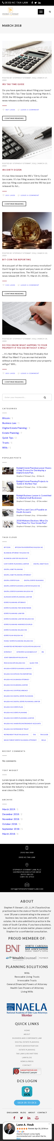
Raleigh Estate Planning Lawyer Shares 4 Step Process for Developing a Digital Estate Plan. (33, 470)
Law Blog (27, 1057)
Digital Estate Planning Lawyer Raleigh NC (22, 586)
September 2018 (10, 829)
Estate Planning (10, 432)
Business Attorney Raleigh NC (16, 553)
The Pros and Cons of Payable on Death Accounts (31, 510)
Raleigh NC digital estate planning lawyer (22, 701)
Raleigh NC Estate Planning (15, 712)
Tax (34, 734)
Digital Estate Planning (14, 428)
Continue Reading (14, 118)
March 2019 (8, 809)
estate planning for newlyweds (17, 608)
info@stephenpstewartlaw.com (27, 889)
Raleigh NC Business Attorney (16, 679)
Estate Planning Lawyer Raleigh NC (19, 619)
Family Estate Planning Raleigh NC (18, 641)
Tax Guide (44, 734)
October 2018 (9, 824)
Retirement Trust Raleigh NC (16, 734)
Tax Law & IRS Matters (27, 1054)
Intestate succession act (26, 652)
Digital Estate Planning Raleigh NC (18, 591)
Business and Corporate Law (27, 1038)
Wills (5, 447)
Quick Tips (7, 437)
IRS (43, 652)
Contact (27, 1065)
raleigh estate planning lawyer (18, 668)
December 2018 (10, 814)
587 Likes (10, 110)
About (27, 1034)
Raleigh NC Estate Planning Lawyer (19, 718)
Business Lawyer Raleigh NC (16, 558)
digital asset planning (13, 569)
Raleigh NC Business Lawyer (16, 685)
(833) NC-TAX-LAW (16, 2)
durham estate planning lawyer (18, 597)
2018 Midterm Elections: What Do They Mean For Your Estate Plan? (32, 521)
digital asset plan (40, 564)
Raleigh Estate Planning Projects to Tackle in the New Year (32, 482)
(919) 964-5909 (27, 852)
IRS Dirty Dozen (12, 170)
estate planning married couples (18, 624)
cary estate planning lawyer (16, 564)
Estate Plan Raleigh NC (13, 635)
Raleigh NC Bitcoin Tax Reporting (18, 674)
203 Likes (10, 195)
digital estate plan (12, 580)
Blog (23, 1112)
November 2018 (10, 819)
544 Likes (10, 285)
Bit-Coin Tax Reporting (16, 259)
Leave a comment (30, 110)
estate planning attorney (15, 602)
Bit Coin (7, 547)
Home (27, 1030)
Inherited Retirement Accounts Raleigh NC (22, 646)
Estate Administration (27, 1046)
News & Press (27, 1061)
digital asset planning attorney (17, 575)
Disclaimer (12, 1112)
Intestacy (8, 652)
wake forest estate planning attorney (20, 740)
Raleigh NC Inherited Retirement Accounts (22, 723)
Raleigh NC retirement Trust (16, 729)
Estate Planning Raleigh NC (15, 630)
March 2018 (8, 833)
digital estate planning (34, 580)
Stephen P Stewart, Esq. (24, 78)
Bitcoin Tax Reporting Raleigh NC (29, 547)
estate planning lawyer (14, 613)
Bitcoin (6, 418)
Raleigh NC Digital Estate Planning (18, 696)
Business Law (9, 423)
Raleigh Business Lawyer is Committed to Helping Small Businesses (33, 496)
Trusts (5, 442)
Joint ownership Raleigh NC (16, 657)
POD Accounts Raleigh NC (14, 663)
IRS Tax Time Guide (13, 84)
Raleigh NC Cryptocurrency (16, 690)
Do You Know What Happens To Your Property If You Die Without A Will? (24, 346)
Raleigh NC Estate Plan (13, 707)
